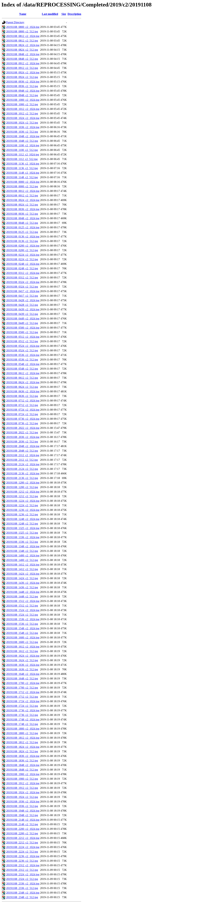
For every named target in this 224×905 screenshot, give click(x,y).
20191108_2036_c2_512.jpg (22, 441)
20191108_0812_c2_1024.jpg (22, 36)
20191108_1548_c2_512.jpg (22, 632)
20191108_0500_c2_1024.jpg (22, 327)
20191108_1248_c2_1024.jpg (22, 519)
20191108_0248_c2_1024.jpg (22, 263)
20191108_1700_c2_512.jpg (22, 687)
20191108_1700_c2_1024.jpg (22, 683)
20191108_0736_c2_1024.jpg (22, 418)
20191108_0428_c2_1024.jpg (22, 300)
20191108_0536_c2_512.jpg (22, 359)
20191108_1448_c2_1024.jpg (22, 591)
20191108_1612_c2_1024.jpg (22, 646)
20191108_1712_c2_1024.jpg (22, 692)
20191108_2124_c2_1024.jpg (22, 464)
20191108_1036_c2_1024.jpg (22, 127)
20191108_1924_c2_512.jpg (22, 796)
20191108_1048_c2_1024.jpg (22, 136)
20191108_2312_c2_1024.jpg (22, 865)
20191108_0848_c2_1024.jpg (22, 54)
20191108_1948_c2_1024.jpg (22, 810)
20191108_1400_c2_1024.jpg (22, 555)
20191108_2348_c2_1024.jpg (22, 892)
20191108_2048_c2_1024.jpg (22, 446)
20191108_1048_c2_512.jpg (22, 140)
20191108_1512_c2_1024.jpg (22, 601)
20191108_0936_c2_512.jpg (22, 86)
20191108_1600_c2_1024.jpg (22, 637)
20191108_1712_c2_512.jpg (22, 696)
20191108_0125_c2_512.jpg (22, 231)
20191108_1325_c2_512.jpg (22, 532)
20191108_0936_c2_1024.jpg (22, 81)
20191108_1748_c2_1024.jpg (22, 719)
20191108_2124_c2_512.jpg (22, 468)
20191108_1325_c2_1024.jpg (22, 528)
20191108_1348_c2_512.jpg (22, 550)
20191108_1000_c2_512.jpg (22, 104)
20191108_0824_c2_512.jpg (22, 49)
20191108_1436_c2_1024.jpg (22, 582)
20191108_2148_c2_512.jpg (22, 824)
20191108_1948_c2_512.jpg (22, 815)
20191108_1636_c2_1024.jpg (22, 664)
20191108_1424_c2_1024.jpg (22, 573)
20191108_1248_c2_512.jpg (22, 523)
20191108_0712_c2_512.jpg (22, 405)
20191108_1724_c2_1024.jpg (22, 701)
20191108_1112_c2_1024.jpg (22, 154)
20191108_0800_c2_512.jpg (22, 31)
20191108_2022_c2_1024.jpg (22, 427)
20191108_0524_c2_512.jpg (22, 350)
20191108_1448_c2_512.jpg (22, 596)
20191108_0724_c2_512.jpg (22, 414)
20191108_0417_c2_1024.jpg (22, 291)
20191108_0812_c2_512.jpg (22, 40)
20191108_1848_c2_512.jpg (22, 769)
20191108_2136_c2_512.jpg (22, 478)
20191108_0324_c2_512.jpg (22, 286)
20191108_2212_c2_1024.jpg (22, 837)
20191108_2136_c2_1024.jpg (22, 473)
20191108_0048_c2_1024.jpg (22, 218)
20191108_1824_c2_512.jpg (22, 751)
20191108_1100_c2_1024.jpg (22, 145)
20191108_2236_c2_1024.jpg (22, 856)
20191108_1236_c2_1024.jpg (22, 509)
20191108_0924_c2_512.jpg (22, 77)
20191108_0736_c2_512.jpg (22, 423)
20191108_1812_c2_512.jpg (22, 742)
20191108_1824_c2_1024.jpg (22, 746)
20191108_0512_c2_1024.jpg (22, 336)
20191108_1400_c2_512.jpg (22, 560)
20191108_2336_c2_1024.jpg (22, 883)
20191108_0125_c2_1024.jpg (22, 227)
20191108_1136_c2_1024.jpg (22, 163)
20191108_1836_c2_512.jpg (22, 760)
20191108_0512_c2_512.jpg (22, 341)
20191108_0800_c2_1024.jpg (22, 26)
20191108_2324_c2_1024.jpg (22, 874)
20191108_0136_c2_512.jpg (22, 241)
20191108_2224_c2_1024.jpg (22, 847)
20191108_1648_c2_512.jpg (22, 678)
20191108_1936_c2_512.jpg (22, 806)
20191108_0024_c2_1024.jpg (22, 200)
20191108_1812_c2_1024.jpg (22, 737)
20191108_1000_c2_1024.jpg (22, 99)
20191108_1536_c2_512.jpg (22, 623)
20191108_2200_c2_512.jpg (22, 833)
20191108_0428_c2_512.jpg (22, 304)
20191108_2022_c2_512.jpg (22, 432)
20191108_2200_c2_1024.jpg (22, 828)
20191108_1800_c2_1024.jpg (22, 728)
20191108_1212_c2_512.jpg (22, 496)
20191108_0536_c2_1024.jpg (22, 354)
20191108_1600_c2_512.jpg (22, 642)
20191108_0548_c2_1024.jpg (22, 364)
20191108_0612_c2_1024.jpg (22, 373)
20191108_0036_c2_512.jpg (22, 213)
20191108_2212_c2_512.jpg (22, 842)
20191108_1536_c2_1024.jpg (22, 619)
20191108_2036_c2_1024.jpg (22, 437)
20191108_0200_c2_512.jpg (22, 250)
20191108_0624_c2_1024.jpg (22, 382)
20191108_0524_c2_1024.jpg (22, 345)
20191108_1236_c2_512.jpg (22, 514)
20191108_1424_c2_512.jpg (22, 578)
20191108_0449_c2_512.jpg (22, 323)
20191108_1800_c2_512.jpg (22, 733)
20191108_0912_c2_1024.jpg (22, 63)
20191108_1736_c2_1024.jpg (22, 710)
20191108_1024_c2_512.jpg (22, 122)
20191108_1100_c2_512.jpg (22, 149)
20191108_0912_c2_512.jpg (22, 67)
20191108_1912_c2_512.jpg (22, 787)
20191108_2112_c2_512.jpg (22, 459)
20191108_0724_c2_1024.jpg (22, 409)
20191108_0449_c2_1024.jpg (22, 318)
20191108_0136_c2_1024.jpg (22, 236)
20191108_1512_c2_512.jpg (22, 605)
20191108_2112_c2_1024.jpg (22, 455)
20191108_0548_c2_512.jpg (22, 368)
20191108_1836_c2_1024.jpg (22, 755)
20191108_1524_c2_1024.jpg (22, 610)
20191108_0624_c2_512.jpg (22, 386)
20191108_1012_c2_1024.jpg (22, 108)
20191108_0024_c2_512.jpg (22, 204)
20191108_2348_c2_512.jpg (22, 897)
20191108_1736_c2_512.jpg (22, 714)
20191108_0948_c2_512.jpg (22, 95)
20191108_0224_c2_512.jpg (22, 259)
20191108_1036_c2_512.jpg (22, 131)
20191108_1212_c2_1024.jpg (22, 491)
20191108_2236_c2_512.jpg (22, 860)
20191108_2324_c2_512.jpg (22, 878)
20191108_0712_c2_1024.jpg (22, 400)
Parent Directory (15, 22)
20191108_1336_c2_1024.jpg (22, 537)
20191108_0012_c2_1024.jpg (22, 190)
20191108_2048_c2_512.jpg (22, 450)
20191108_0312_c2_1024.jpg (22, 272)
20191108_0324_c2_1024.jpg (22, 282)
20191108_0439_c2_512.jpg (22, 313)
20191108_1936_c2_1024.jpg (22, 801)
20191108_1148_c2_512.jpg (22, 177)
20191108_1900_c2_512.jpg (22, 778)
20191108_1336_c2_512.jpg (22, 541)
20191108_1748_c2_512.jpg (22, 724)
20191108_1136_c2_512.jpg (22, 168)
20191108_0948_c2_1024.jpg (22, 90)
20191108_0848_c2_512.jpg (22, 58)
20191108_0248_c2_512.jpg (22, 268)
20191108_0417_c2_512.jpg (22, 295)
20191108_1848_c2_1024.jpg (22, 765)
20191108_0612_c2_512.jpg (22, 377)
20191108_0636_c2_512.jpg (22, 395)
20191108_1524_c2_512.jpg (22, 614)
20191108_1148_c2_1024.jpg (22, 172)
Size (63, 13)
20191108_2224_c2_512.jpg (22, 851)
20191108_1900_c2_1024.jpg (22, 774)
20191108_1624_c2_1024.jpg (22, 655)
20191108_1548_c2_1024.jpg (22, 628)
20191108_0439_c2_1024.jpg (22, 309)
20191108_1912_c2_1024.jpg (22, 783)
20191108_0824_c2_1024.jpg (22, 45)
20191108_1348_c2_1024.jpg (22, 546)
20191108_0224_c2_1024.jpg (22, 254)
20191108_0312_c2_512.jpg (22, 277)
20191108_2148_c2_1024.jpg (22, 819)
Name (22, 13)
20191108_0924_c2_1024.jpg (22, 72)
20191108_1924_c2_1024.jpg (22, 792)
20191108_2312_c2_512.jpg (22, 869)
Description (74, 13)
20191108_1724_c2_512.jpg (22, 705)
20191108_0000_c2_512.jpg (22, 186)
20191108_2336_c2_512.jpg (22, 888)
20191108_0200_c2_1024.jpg (22, 245)
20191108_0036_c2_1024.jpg (22, 209)
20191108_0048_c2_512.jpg (22, 222)
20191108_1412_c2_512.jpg (22, 569)
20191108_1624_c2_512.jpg (22, 660)
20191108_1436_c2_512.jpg (22, 587)
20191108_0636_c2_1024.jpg (22, 391)
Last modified (50, 13)
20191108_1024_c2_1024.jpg (22, 118)
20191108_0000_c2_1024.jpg (22, 181)
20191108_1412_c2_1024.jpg (22, 564)
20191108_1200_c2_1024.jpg (22, 482)
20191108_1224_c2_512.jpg (22, 505)
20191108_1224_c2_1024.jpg (22, 500)
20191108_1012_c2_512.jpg (22, 113)
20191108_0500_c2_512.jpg (22, 332)
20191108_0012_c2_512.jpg (22, 195)
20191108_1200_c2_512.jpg (22, 487)
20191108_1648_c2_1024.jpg (22, 673)
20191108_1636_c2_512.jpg (22, 669)
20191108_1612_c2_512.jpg (22, 651)
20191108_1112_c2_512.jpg (22, 159)
